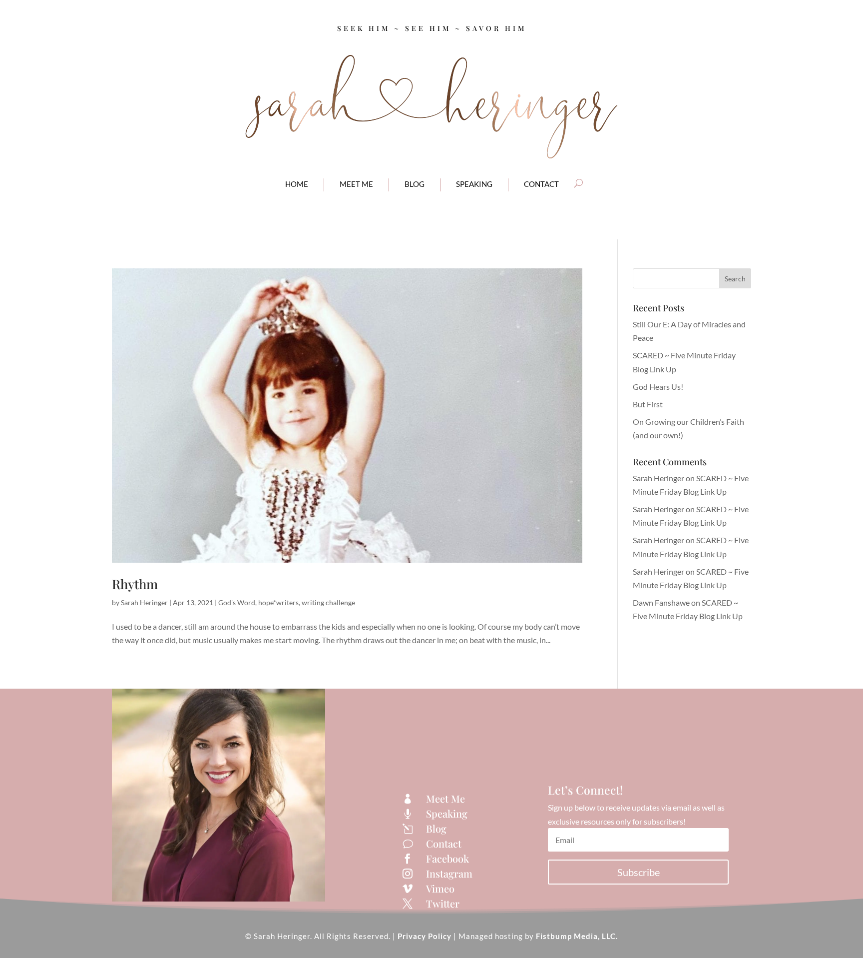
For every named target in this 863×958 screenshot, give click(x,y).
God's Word (236, 602)
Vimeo (440, 888)
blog (415, 183)
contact (541, 183)
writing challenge (328, 602)
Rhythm (135, 584)
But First (648, 404)
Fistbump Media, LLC (576, 936)
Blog (436, 828)
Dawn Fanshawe (661, 602)
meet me (356, 183)
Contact (443, 843)
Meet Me (445, 798)
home (296, 183)
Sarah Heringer (144, 602)
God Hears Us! (658, 386)
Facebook (447, 858)
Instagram (449, 873)
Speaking (474, 183)
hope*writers (278, 602)
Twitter (442, 903)
